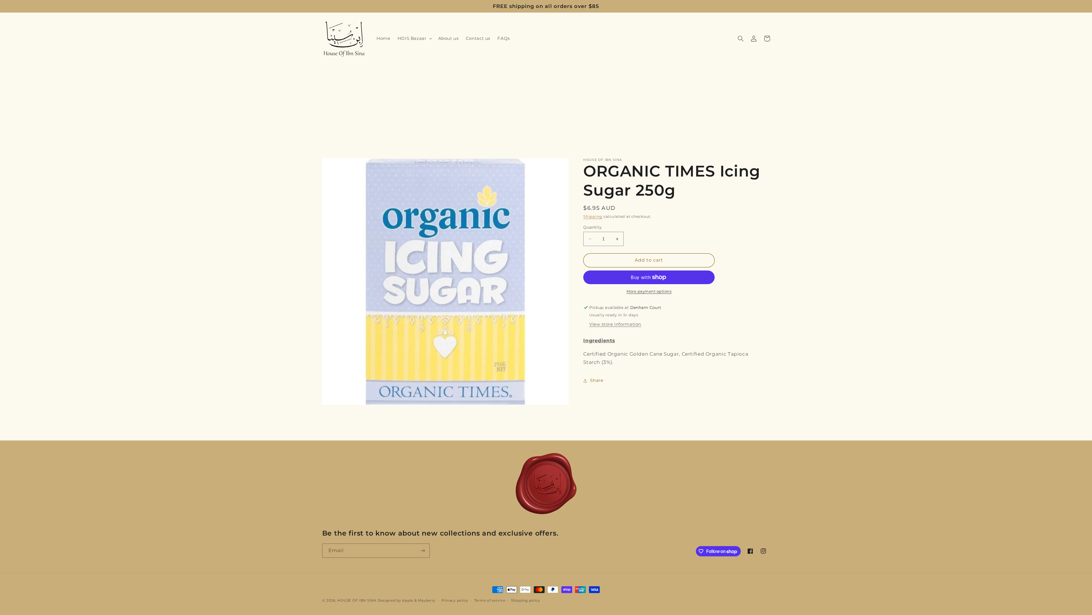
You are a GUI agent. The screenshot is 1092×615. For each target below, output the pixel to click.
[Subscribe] (422, 550)
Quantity (592, 227)
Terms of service (489, 600)
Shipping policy (525, 600)
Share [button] (596, 380)
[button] (414, 38)
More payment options (649, 291)
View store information (615, 324)
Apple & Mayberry (419, 600)
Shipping (592, 216)
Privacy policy (455, 600)
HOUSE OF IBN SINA (357, 600)
